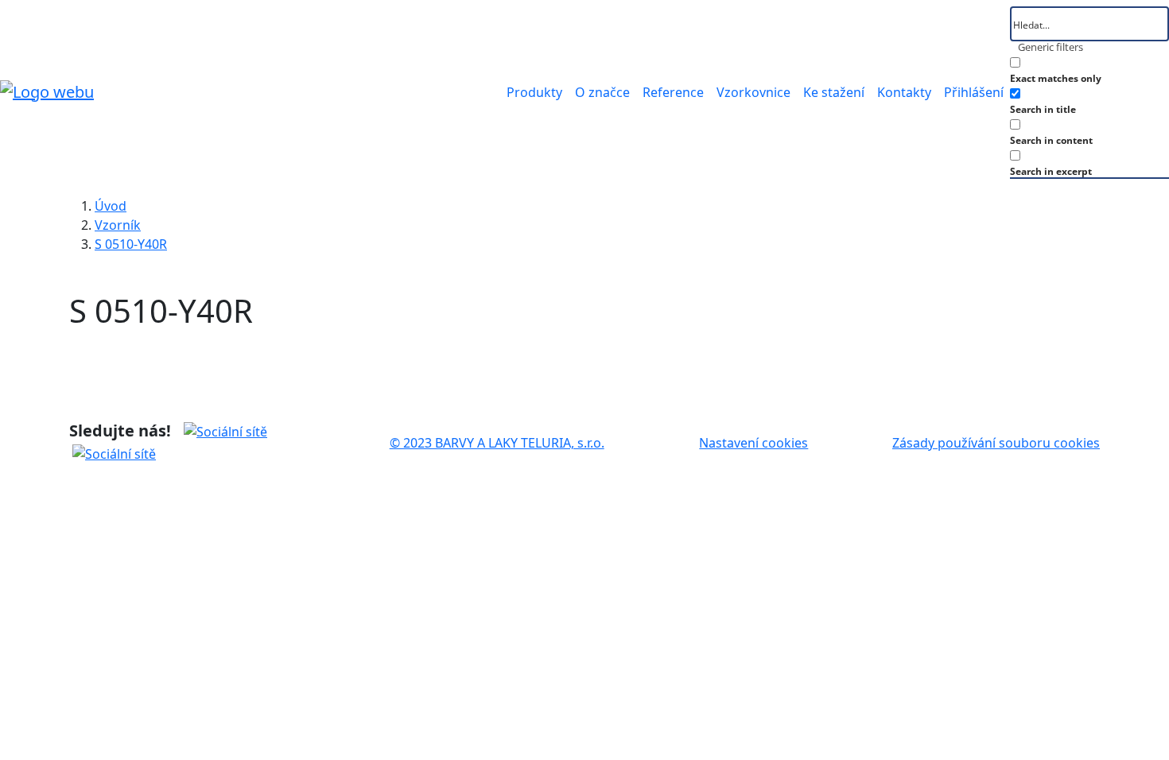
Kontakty (904, 92)
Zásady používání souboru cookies (996, 443)
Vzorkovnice (753, 92)
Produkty (534, 92)
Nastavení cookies (753, 443)
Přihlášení (974, 92)
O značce (602, 92)
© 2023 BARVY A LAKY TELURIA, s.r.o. (497, 443)
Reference (673, 92)
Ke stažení (833, 92)
